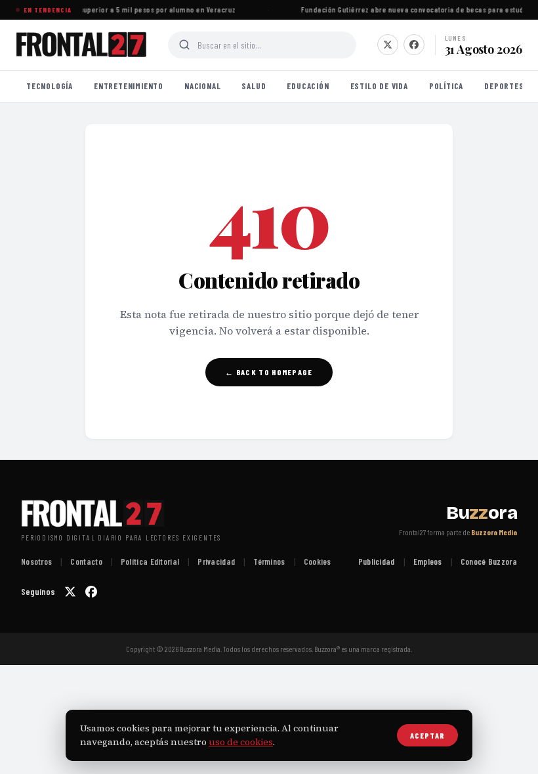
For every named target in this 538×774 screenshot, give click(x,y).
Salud (253, 86)
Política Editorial (150, 561)
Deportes (504, 86)
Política (446, 86)
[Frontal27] (81, 44)
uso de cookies (241, 741)
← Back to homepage (268, 372)
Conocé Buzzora (489, 561)
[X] (387, 44)
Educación (308, 86)
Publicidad (376, 561)
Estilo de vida (379, 86)
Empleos (427, 561)
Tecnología (49, 86)
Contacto (86, 561)
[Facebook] (414, 44)
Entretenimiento (128, 86)
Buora (481, 513)
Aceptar (427, 735)
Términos (269, 561)
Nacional (202, 86)
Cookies (317, 561)
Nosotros (36, 561)
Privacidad (216, 561)
